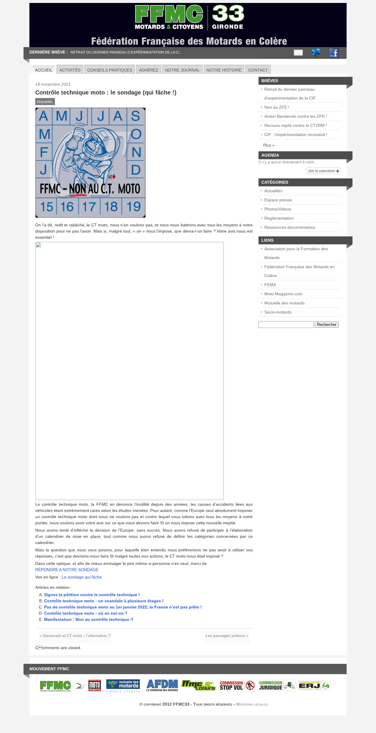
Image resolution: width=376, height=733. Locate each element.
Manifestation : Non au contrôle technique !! (88, 619)
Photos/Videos (277, 209)
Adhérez (148, 70)
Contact (258, 70)
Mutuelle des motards (284, 303)
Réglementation (279, 218)
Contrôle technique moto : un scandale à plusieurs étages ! (104, 600)
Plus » (269, 145)
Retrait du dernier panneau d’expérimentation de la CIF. (290, 93)
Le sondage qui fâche (82, 577)
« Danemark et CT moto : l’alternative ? (75, 636)
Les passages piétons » (227, 636)
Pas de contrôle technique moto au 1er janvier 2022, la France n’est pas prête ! (123, 607)
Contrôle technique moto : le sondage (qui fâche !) (106, 92)
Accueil (44, 70)
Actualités (45, 102)
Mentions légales (252, 704)
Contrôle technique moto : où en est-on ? (85, 613)
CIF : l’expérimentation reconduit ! (295, 134)
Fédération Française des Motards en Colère (299, 271)
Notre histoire (224, 70)
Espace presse (278, 200)
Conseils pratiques (109, 70)
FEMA (270, 284)
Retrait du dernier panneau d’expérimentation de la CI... (126, 52)
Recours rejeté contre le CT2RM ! (295, 125)
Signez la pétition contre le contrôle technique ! (92, 594)
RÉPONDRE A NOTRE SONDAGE (66, 569)
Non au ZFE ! (276, 107)
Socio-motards (277, 312)
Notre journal (182, 70)
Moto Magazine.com (283, 293)
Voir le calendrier (322, 170)
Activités (69, 70)
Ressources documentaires (289, 227)
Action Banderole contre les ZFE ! (295, 116)
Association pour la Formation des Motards (296, 253)
